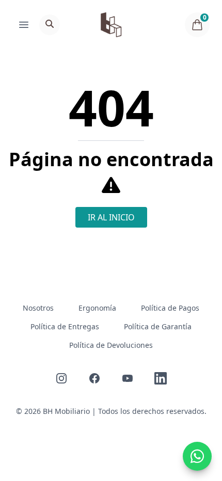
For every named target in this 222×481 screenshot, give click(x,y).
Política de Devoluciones (111, 345)
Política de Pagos (170, 308)
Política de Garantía (158, 326)
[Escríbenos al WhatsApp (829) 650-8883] (197, 456)
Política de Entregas (64, 326)
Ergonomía (97, 308)
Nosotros (38, 308)
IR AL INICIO (111, 217)
